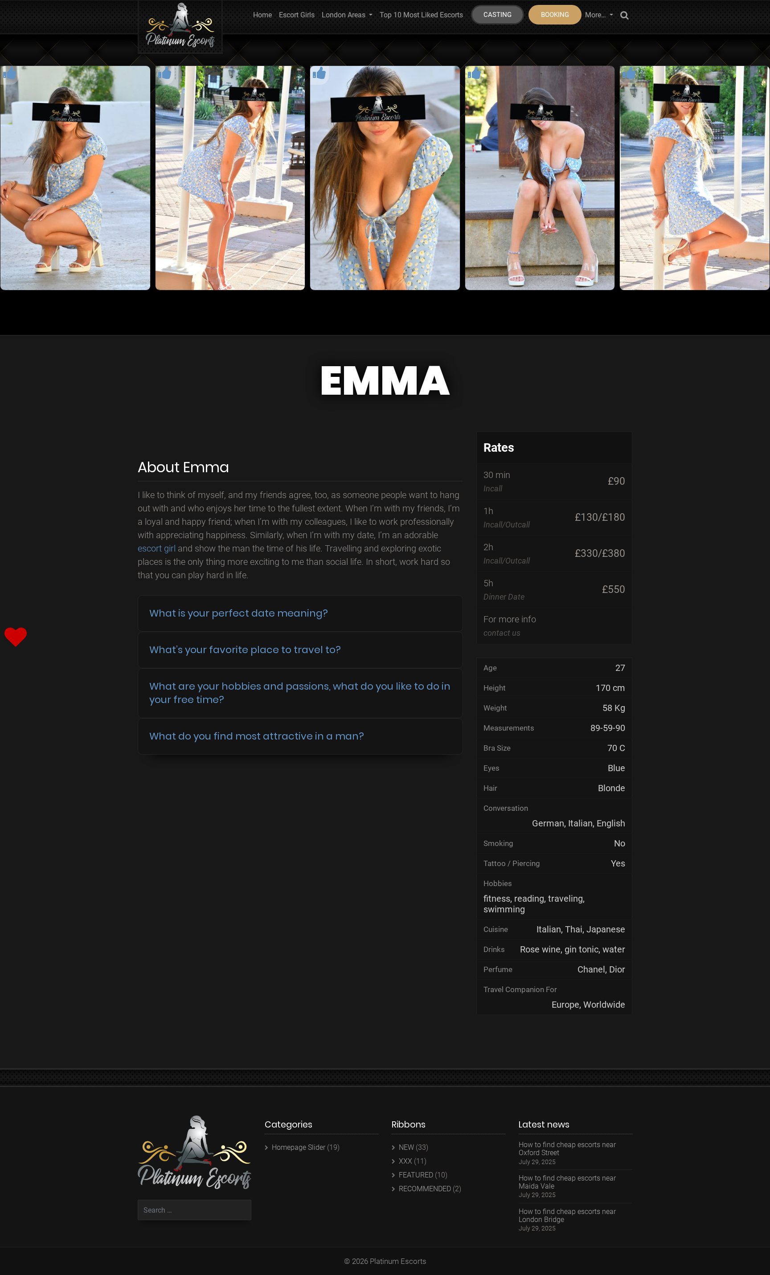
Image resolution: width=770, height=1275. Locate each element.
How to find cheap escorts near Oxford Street (567, 1148)
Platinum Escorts (398, 1261)
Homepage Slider (298, 1147)
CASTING (497, 15)
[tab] (300, 613)
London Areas (344, 15)
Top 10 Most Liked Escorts (421, 15)
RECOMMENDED (425, 1189)
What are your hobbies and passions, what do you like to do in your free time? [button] (300, 693)
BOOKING (555, 15)
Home (262, 15)
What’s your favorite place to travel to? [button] (245, 650)
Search (624, 16)
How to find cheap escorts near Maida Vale (567, 1182)
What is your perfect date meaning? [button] (238, 613)
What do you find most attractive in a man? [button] (256, 736)
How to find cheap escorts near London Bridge (567, 1215)
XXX (405, 1161)
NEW (406, 1147)
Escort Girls (297, 15)
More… (596, 15)
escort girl (157, 548)
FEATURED (416, 1175)
